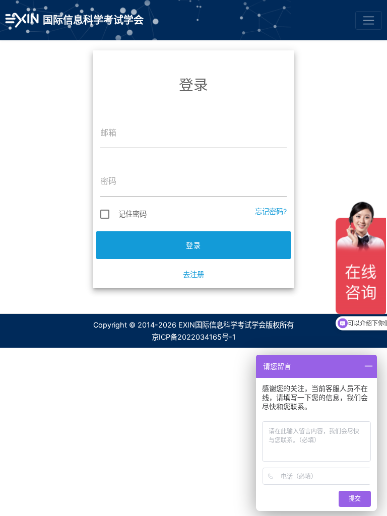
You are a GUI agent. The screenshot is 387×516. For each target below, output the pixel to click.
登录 (193, 245)
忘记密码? (271, 211)
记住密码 (132, 214)
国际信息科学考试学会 (93, 20)
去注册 (193, 274)
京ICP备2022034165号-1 (194, 337)
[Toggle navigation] (368, 20)
